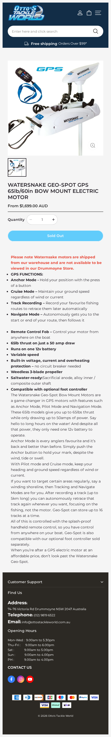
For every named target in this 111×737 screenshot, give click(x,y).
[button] (98, 13)
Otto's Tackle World (60, 715)
